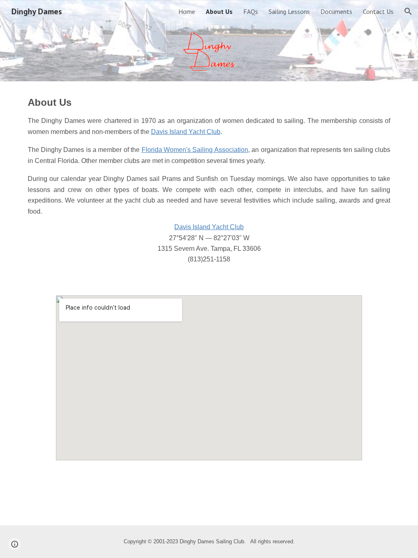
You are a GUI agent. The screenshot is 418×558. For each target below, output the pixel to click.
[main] (209, 183)
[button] (408, 11)
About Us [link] (219, 11)
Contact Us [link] (378, 11)
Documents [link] (336, 11)
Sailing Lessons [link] (289, 11)
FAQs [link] (250, 11)
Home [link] (186, 11)
